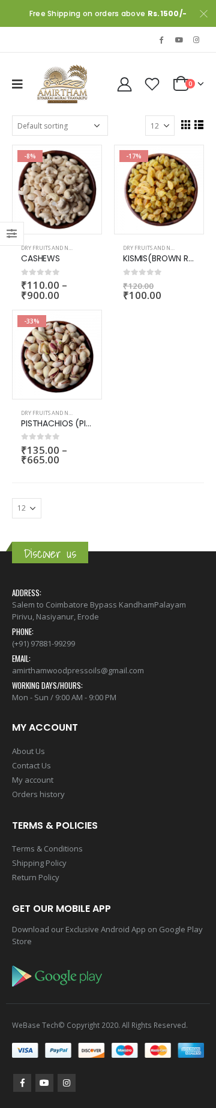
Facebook (22, 1083)
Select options (81, 165)
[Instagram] (196, 39)
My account (32, 779)
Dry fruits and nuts (49, 248)
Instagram (67, 1083)
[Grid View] (185, 124)
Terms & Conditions (47, 848)
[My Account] (124, 84)
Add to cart (183, 165)
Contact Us (31, 765)
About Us (28, 751)
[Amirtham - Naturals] (63, 84)
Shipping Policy (39, 862)
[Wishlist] (152, 84)
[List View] (198, 124)
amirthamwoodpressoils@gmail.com (78, 670)
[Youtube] (179, 39)
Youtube (44, 1083)
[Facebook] (161, 39)
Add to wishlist (87, 248)
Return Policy (35, 877)
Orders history (38, 794)
